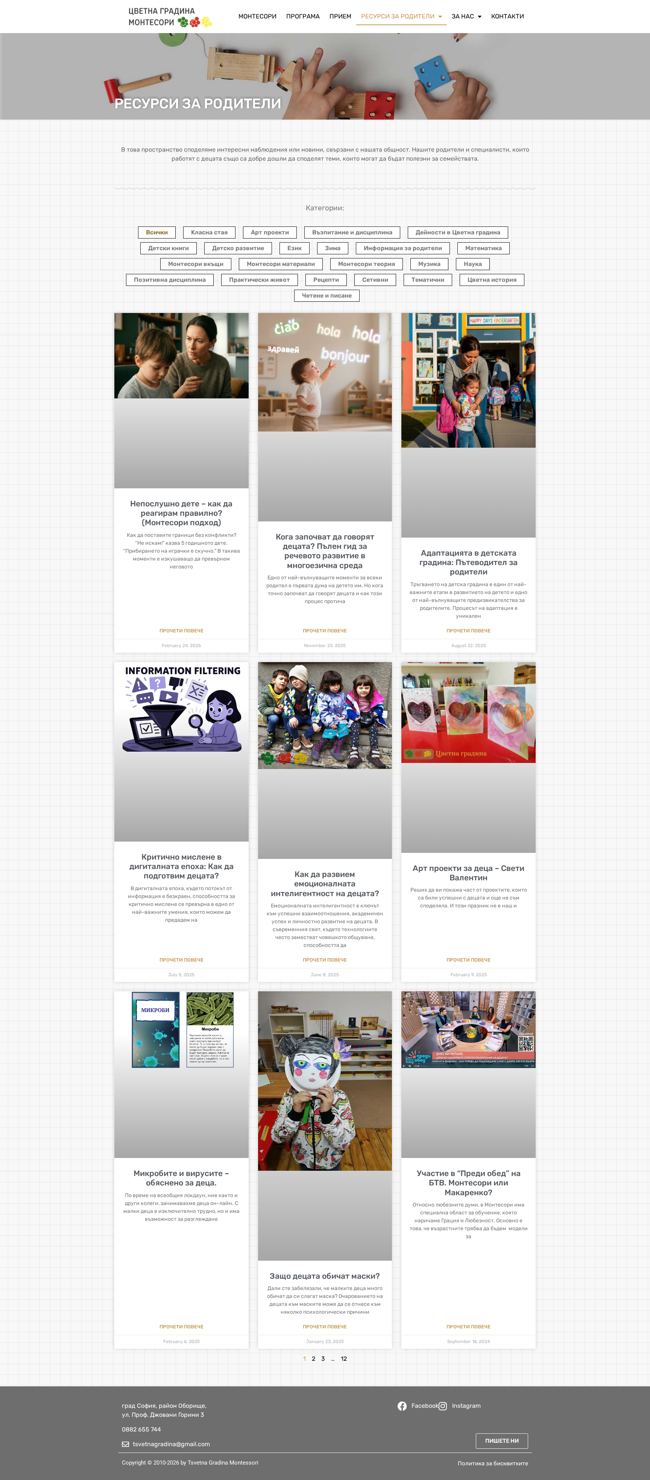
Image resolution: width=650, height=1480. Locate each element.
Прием (340, 16)
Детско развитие (238, 248)
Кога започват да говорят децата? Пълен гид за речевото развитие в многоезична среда (325, 551)
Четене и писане (327, 295)
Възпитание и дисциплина (352, 232)
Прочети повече (181, 631)
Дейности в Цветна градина (458, 232)
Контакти (507, 16)
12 (344, 1358)
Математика (483, 248)
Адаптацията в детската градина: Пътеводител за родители (468, 562)
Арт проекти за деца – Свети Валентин (468, 872)
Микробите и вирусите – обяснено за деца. (181, 1178)
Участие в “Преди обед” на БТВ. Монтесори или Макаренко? (469, 1183)
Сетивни (375, 279)
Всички (157, 232)
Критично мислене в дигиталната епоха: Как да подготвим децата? (181, 866)
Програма (303, 16)
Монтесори (257, 16)
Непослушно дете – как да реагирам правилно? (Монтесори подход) (181, 513)
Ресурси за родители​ (397, 16)
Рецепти (326, 279)
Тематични (428, 279)
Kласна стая (209, 232)
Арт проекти (270, 232)
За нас (463, 16)
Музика (429, 263)
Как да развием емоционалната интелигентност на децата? (325, 883)
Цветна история (492, 279)
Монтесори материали (281, 263)
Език (294, 248)
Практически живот (259, 279)
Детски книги (168, 248)
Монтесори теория (366, 263)
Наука (473, 263)
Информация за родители (403, 248)
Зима (332, 248)
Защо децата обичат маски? (325, 1276)
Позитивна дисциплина (170, 279)
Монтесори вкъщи (195, 263)
